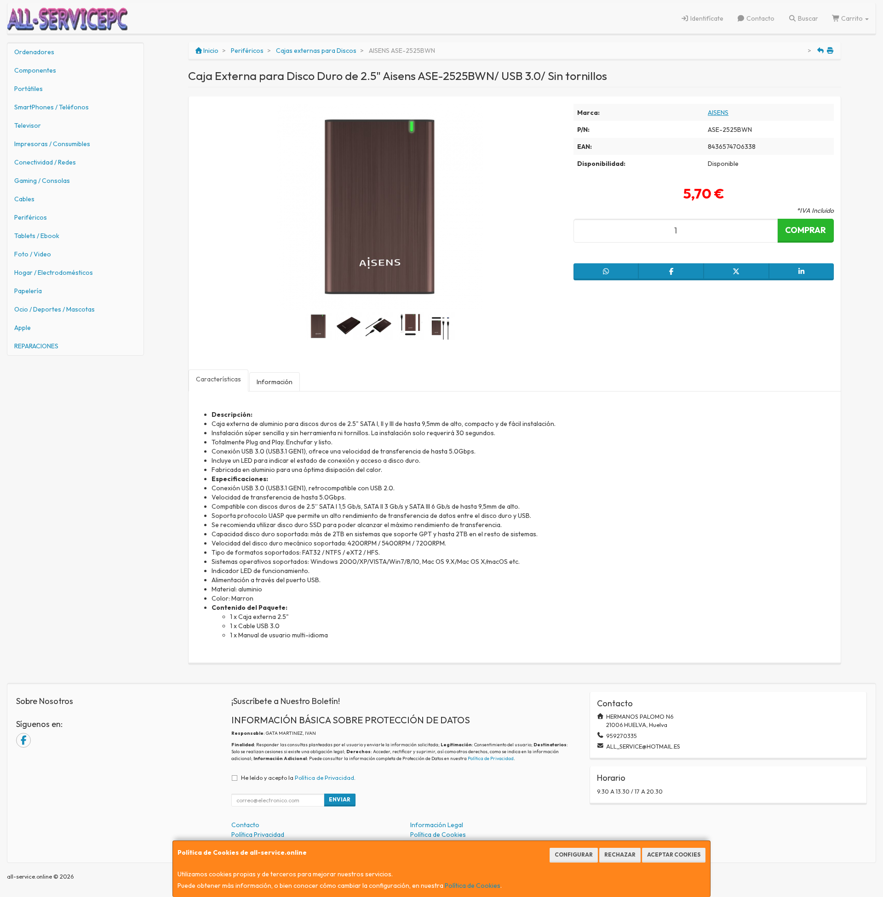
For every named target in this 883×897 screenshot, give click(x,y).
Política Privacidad (257, 834)
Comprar (805, 230)
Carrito (852, 18)
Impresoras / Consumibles (52, 144)
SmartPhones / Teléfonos (51, 107)
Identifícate (706, 18)
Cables (24, 199)
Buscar (807, 18)
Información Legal (436, 825)
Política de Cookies (472, 885)
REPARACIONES (36, 346)
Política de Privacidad (491, 758)
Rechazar (620, 854)
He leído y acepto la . (298, 777)
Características (218, 379)
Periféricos (30, 217)
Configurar (574, 854)
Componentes (35, 70)
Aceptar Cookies (673, 854)
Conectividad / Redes (45, 162)
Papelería (28, 291)
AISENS (718, 112)
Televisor (27, 125)
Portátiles (28, 89)
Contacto (759, 18)
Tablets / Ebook (36, 236)
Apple (22, 328)
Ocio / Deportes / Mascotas (54, 309)
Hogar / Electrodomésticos (53, 272)
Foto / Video (32, 254)
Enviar (339, 799)
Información (274, 382)
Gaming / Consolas (42, 180)
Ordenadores (34, 52)
